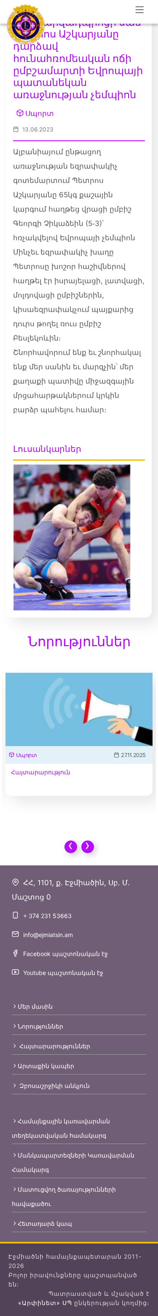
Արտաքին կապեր (46, 1065)
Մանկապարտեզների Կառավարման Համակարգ (73, 1162)
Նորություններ (40, 1026)
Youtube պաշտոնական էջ (63, 972)
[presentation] (70, 847)
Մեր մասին (35, 1006)
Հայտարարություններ (54, 1046)
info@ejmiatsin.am (48, 934)
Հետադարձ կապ (45, 1223)
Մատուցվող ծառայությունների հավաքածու (64, 1196)
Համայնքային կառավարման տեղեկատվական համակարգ (61, 1128)
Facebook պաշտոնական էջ (65, 953)
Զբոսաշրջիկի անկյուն (54, 1085)
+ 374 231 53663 (47, 915)
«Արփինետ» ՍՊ (45, 1302)
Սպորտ (39, 113)
